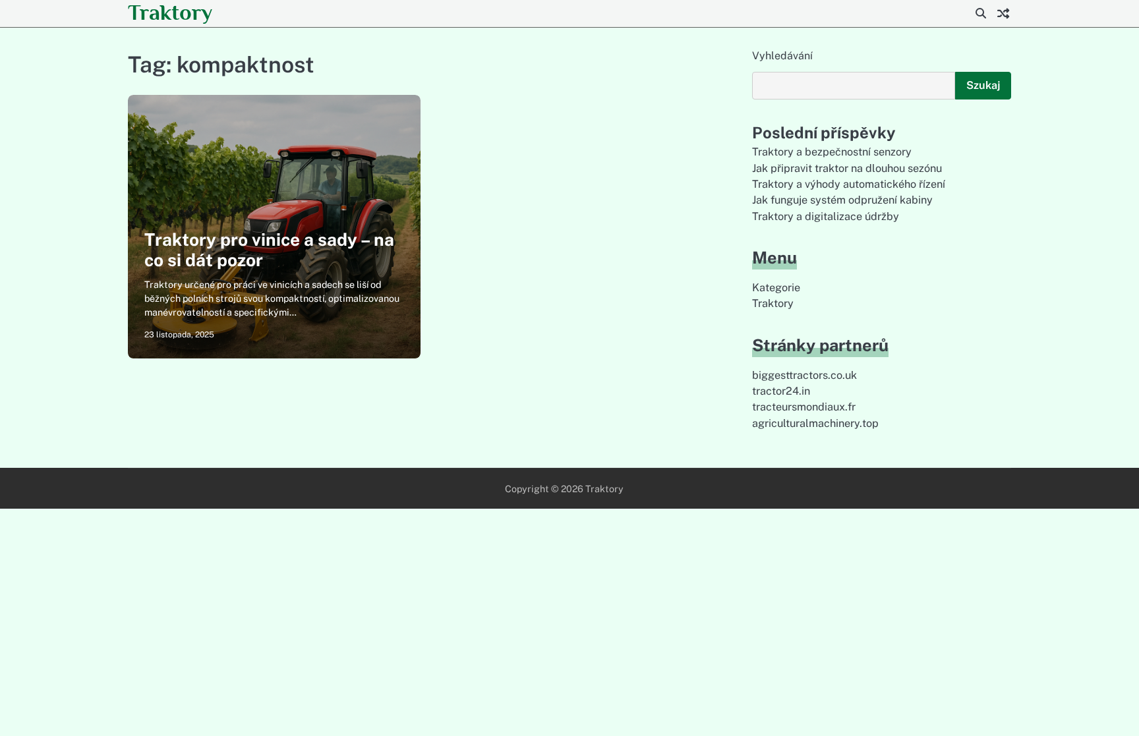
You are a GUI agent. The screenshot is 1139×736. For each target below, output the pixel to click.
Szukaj (983, 85)
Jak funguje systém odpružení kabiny (842, 200)
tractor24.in (781, 391)
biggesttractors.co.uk (804, 375)
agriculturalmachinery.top (815, 423)
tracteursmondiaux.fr (804, 407)
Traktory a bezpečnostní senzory (832, 152)
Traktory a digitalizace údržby (825, 216)
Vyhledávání (782, 55)
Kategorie (776, 287)
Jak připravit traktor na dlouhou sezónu (847, 168)
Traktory (170, 12)
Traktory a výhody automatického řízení (848, 184)
